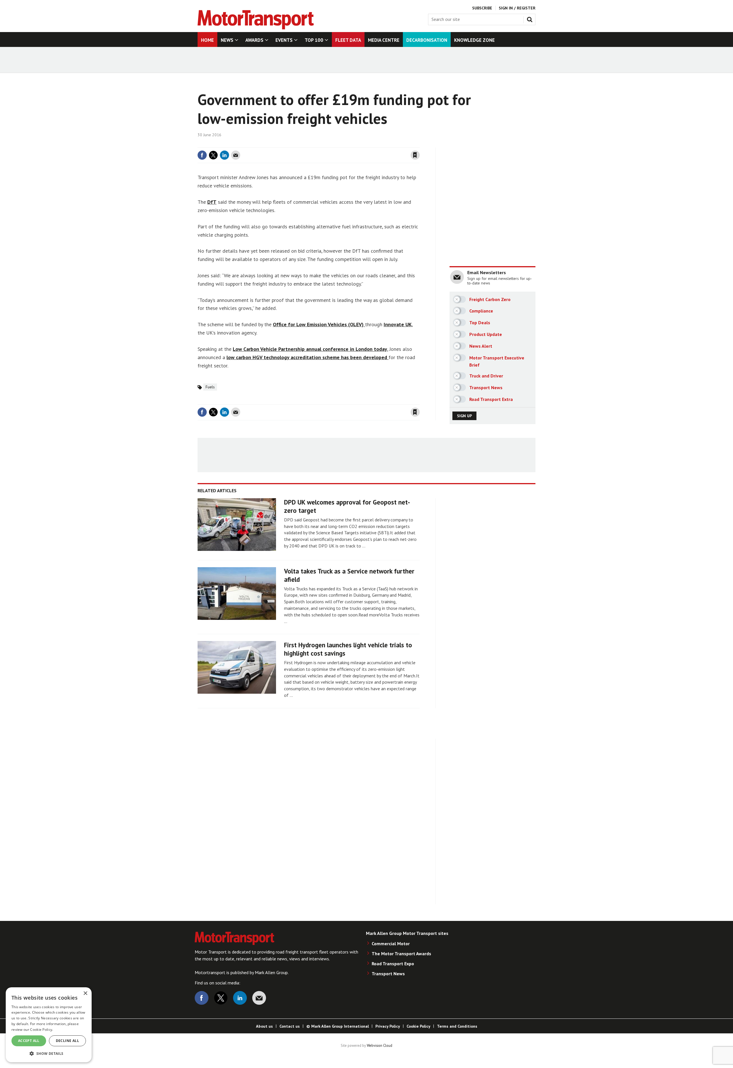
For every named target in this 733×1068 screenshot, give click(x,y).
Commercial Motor (391, 943)
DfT (211, 202)
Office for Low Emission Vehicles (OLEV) (319, 324)
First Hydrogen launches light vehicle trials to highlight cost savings (348, 649)
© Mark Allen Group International (337, 1026)
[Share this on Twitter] (213, 155)
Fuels (210, 386)
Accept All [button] (29, 1040)
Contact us (289, 1026)
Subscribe (482, 8)
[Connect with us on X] (221, 998)
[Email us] (259, 998)
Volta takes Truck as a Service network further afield (349, 575)
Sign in (347, 144)
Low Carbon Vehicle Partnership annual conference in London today (310, 349)
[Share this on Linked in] (224, 155)
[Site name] (256, 28)
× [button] (85, 993)
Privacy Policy (387, 1026)
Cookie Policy (418, 1026)
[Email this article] (235, 155)
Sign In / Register (517, 8)
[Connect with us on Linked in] (240, 998)
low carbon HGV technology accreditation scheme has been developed (307, 357)
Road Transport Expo (393, 963)
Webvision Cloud (379, 1045)
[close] (419, 144)
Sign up (464, 415)
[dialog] (49, 1024)
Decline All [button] (67, 1040)
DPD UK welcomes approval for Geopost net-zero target (347, 506)
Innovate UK (398, 324)
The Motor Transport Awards (401, 953)
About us (264, 1026)
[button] (48, 1053)
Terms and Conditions (457, 1026)
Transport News (388, 973)
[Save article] (415, 155)
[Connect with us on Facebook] (201, 998)
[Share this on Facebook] (202, 155)
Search (530, 18)
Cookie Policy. (41, 1029)
